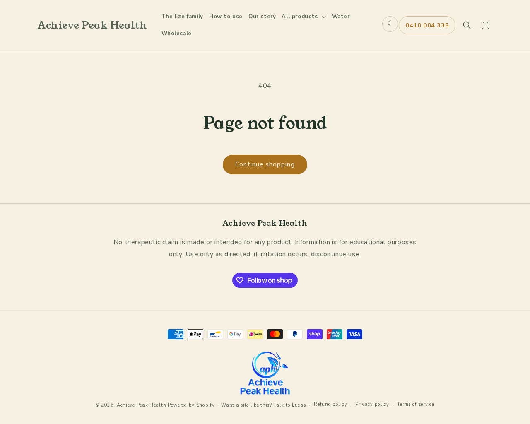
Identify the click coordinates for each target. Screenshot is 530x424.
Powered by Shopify (191, 405)
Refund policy (330, 404)
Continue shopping (265, 164)
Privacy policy (372, 404)
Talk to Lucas (289, 405)
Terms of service (415, 404)
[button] (304, 16)
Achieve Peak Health (141, 405)
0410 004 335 (427, 25)
